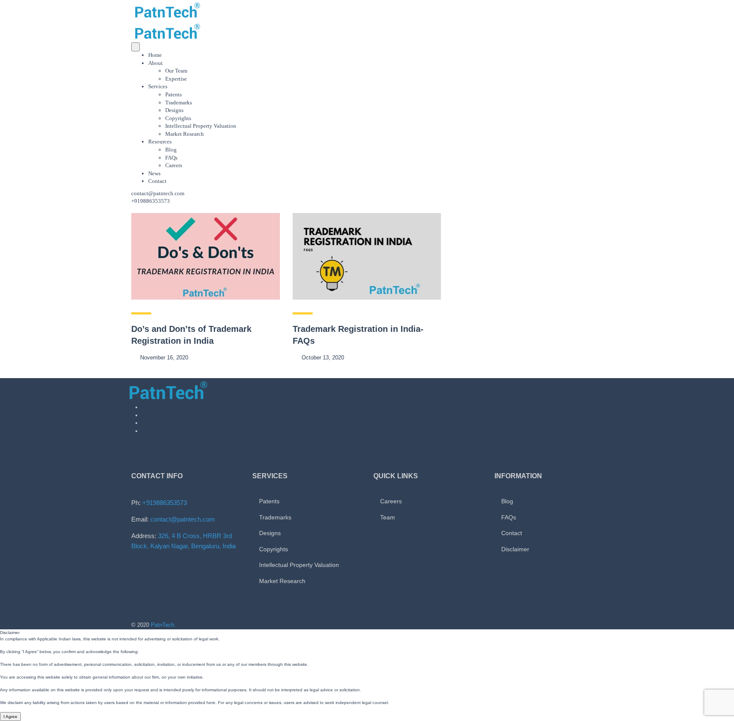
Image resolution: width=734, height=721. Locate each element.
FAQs (171, 157)
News (154, 173)
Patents (173, 94)
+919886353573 (164, 502)
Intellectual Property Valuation (200, 126)
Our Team (176, 70)
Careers (173, 165)
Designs (174, 110)
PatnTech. (163, 625)
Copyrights (178, 118)
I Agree (10, 716)
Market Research (184, 134)
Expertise (176, 79)
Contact (157, 181)
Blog (171, 149)
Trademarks (178, 102)
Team (387, 517)
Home (155, 55)
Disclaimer (515, 549)
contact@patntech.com (157, 193)
